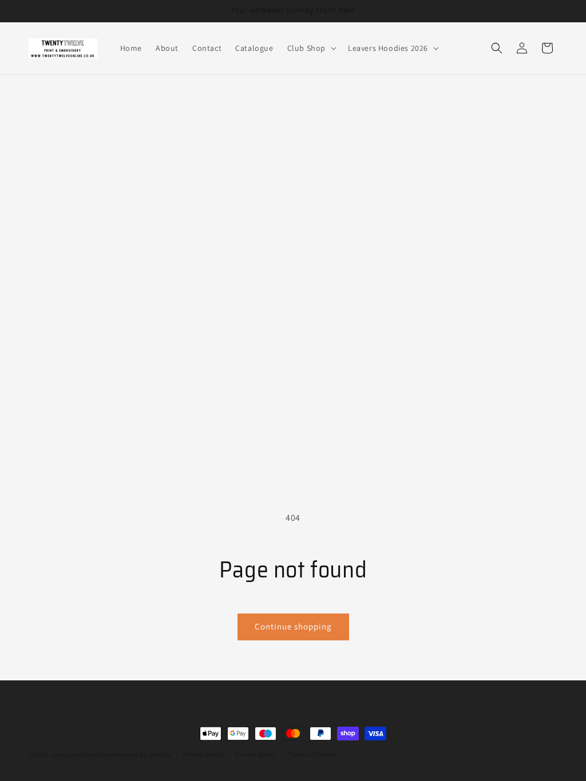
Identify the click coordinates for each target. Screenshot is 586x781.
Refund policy (203, 754)
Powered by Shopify (142, 755)
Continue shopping (293, 626)
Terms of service (312, 754)
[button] (310, 48)
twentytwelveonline (82, 755)
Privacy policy (256, 754)
